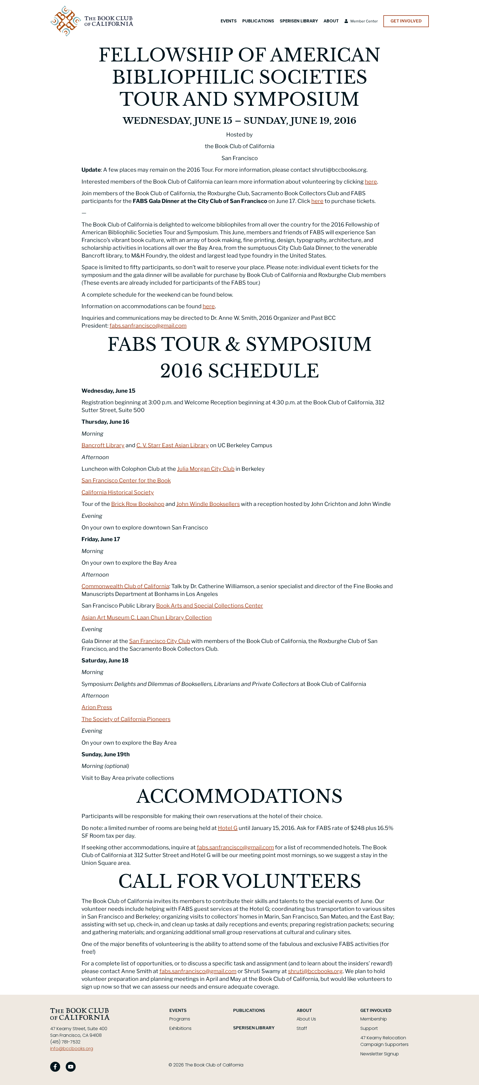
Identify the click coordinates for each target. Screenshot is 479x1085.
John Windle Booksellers (208, 504)
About (331, 21)
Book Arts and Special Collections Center (209, 605)
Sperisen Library (299, 21)
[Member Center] (346, 21)
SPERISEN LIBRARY (254, 1027)
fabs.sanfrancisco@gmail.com (148, 325)
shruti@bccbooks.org (315, 971)
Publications (258, 21)
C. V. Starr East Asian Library (172, 445)
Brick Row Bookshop (137, 504)
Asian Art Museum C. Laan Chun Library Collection (146, 617)
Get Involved (375, 1010)
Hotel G (228, 828)
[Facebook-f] (55, 1067)
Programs (179, 1019)
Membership (373, 1019)
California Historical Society (117, 492)
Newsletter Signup (379, 1054)
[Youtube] (71, 1067)
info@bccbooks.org (71, 1048)
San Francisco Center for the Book (126, 480)
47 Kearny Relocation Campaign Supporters (384, 1041)
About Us (306, 1019)
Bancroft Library (102, 445)
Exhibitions (180, 1028)
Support (369, 1028)
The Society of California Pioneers (125, 719)
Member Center (364, 21)
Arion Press (96, 707)
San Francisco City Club (159, 641)
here (371, 181)
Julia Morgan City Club (206, 469)
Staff (302, 1028)
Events (229, 21)
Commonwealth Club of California (125, 586)
